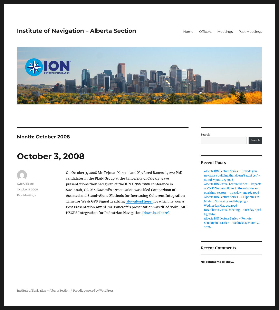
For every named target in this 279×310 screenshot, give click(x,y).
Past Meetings (250, 32)
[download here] (139, 201)
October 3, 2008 (50, 156)
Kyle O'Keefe (25, 183)
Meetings (225, 32)
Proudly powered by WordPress (93, 290)
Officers (205, 32)
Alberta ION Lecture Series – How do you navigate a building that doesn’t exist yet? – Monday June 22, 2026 (232, 176)
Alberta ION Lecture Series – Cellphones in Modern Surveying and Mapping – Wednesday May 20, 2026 (231, 201)
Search (205, 134)
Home (188, 32)
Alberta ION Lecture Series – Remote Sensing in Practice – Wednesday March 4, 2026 (232, 223)
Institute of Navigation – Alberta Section (76, 30)
